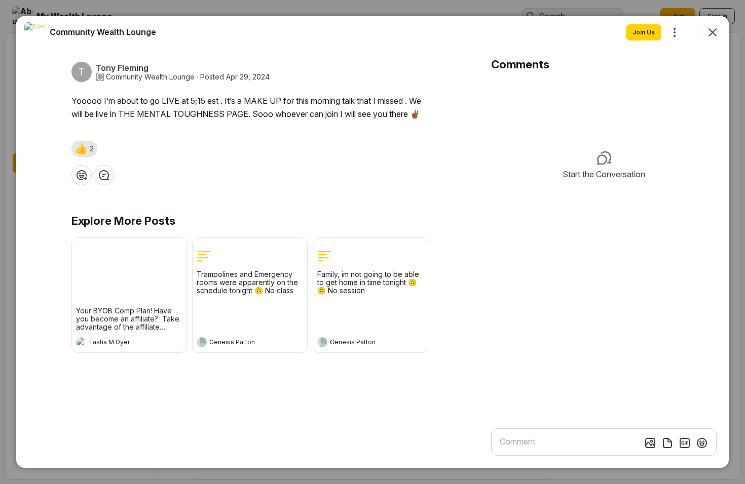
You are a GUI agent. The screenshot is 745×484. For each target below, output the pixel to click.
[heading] (119, 343)
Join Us (643, 32)
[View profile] (81, 342)
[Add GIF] (685, 443)
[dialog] (372, 242)
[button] (84, 149)
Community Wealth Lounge (150, 77)
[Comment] (104, 175)
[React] (81, 175)
